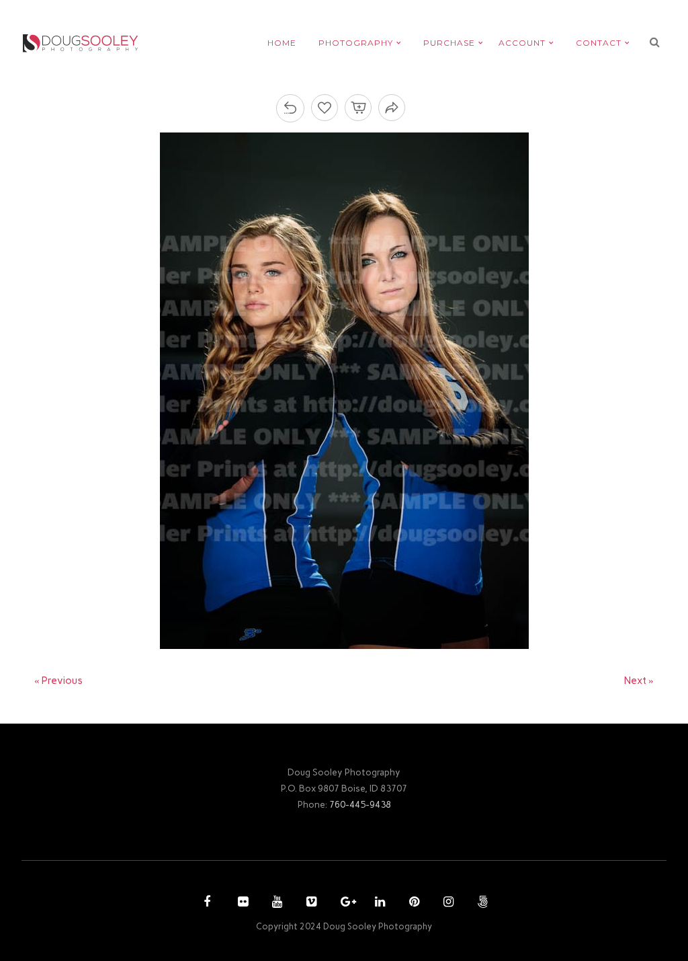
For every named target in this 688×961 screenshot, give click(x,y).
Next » (639, 681)
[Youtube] (275, 903)
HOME (281, 43)
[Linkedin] (378, 903)
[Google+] (344, 903)
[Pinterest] (412, 903)
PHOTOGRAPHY (355, 43)
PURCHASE (449, 43)
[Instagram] (447, 903)
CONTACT (598, 43)
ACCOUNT (522, 43)
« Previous (58, 681)
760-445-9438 (360, 804)
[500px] (481, 903)
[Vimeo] (310, 903)
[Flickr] (241, 903)
